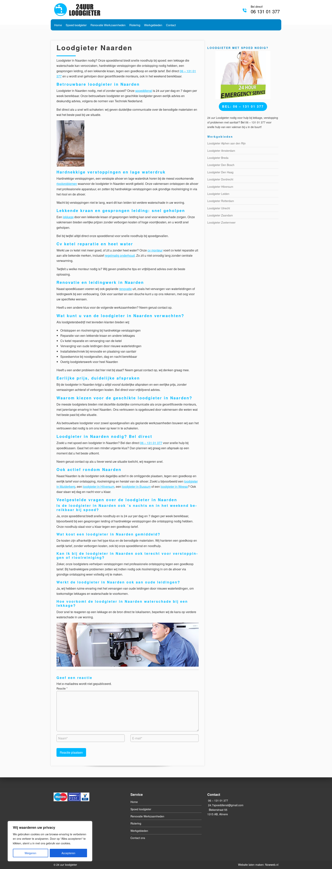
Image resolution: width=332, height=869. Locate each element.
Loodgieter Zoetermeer (221, 222)
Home (134, 802)
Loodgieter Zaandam (220, 215)
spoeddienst (143, 90)
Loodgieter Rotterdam (220, 201)
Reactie (61, 688)
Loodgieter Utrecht (218, 208)
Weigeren (30, 853)
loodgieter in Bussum (136, 486)
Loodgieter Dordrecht (220, 179)
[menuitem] (58, 24)
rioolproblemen (66, 183)
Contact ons (137, 838)
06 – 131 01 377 (151, 443)
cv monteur (155, 250)
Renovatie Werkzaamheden (147, 816)
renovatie (125, 289)
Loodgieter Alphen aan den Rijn (226, 143)
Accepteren (68, 853)
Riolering (135, 823)
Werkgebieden (139, 831)
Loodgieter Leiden (218, 194)
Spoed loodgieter (140, 809)
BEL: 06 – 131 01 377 (243, 106)
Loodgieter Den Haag (220, 172)
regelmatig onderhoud (120, 255)
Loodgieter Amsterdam (221, 151)
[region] (50, 841)
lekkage (68, 217)
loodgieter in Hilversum (98, 486)
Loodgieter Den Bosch (220, 165)
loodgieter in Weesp (174, 486)
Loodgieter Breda (217, 158)
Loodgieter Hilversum (220, 187)
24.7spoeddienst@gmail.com (225, 805)
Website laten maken (251, 864)
